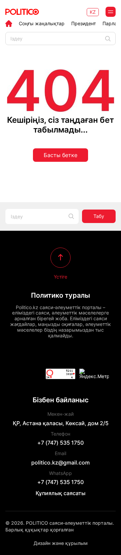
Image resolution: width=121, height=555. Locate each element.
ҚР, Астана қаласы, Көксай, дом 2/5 (61, 423)
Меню (111, 12)
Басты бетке (60, 155)
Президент (83, 23)
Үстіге (60, 276)
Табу (98, 216)
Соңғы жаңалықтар (42, 23)
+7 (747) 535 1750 (60, 442)
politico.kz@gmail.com (60, 462)
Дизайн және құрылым (61, 543)
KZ (93, 12)
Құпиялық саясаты (60, 493)
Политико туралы (60, 295)
